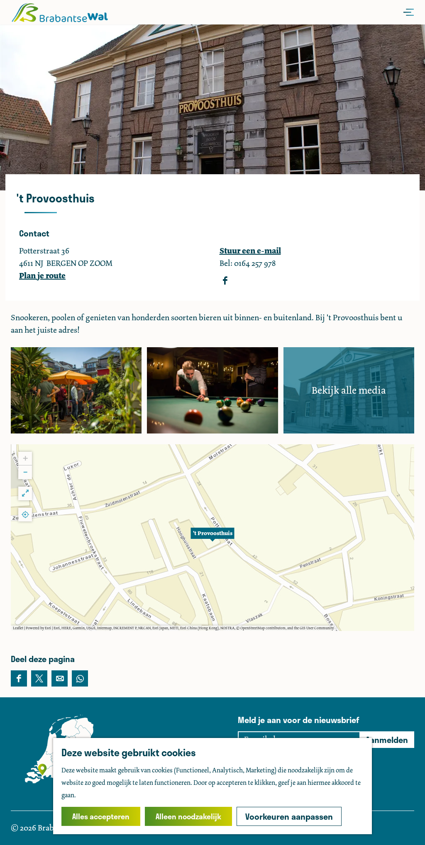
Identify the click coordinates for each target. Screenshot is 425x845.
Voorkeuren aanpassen (289, 816)
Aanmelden (387, 739)
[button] (212, 538)
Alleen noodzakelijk (188, 816)
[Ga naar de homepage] (59, 12)
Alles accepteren (100, 816)
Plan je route (42, 275)
